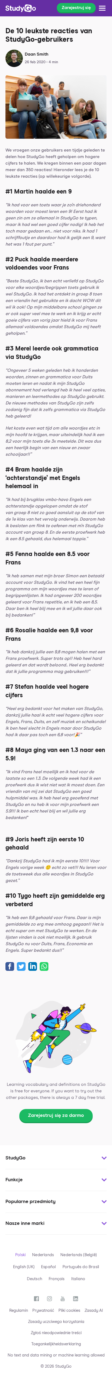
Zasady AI (94, 1311)
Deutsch (34, 1279)
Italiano (78, 1279)
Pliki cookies (69, 1311)
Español (48, 1267)
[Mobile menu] (102, 8)
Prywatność (43, 1311)
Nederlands (43, 1255)
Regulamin (18, 1311)
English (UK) (24, 1267)
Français (57, 1279)
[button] (56, 1158)
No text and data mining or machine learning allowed (56, 1355)
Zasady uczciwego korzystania (56, 1322)
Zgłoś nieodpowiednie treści (56, 1333)
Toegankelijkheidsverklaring (56, 1344)
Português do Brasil (81, 1267)
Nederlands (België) (78, 1255)
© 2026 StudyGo (56, 1366)
